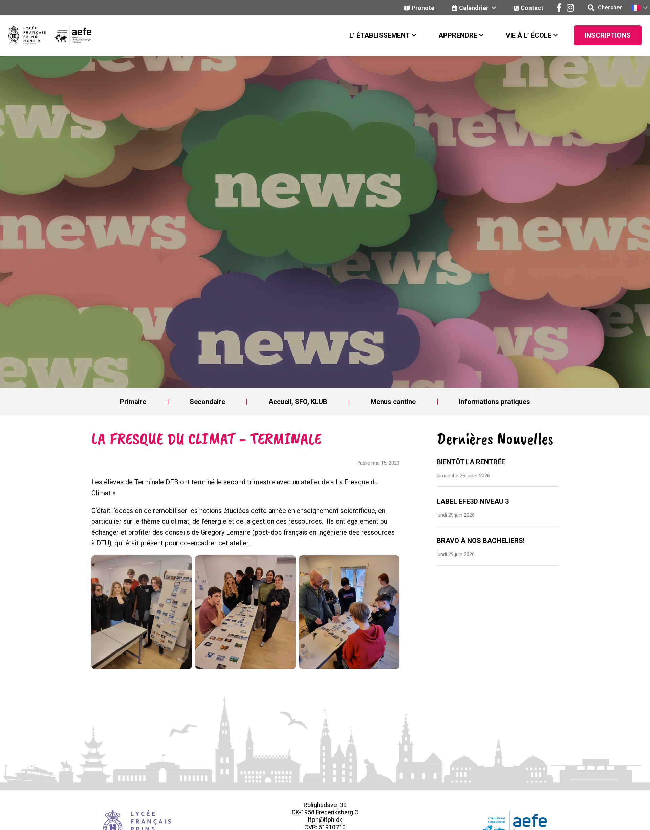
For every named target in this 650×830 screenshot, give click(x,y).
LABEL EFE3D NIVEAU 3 (473, 501)
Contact (532, 8)
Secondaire (207, 402)
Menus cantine (393, 402)
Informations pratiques (494, 402)
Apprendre (457, 35)
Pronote (423, 8)
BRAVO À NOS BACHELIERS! (481, 541)
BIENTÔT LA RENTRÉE (471, 462)
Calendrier (474, 8)
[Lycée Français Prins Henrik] (27, 35)
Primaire (133, 402)
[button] (639, 7)
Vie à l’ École (528, 35)
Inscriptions (608, 35)
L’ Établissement (379, 35)
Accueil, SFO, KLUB (297, 402)
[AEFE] (68, 35)
